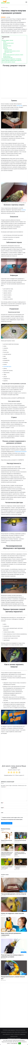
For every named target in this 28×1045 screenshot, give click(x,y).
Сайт (2, 812)
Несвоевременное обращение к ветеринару (11, 58)
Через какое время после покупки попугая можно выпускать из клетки (7, 853)
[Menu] (26, 2)
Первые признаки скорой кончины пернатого (11, 60)
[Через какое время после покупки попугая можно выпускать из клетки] (7, 847)
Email (2, 807)
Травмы (4, 41)
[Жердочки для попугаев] (7, 835)
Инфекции (5, 47)
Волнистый (19, 105)
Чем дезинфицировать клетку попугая (13, 894)
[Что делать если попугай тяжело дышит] (7, 861)
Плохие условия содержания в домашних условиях (13, 54)
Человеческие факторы (7, 57)
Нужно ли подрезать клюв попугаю (12, 913)
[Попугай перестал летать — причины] (21, 861)
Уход (7, 7)
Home (3, 7)
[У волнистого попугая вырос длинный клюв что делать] (21, 847)
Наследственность (7, 56)
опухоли (24, 209)
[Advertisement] (14, 82)
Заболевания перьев (7, 45)
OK (19, 1043)
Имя (2, 802)
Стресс (4, 53)
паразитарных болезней (20, 451)
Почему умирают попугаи (7, 40)
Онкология (5, 44)
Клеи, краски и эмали (8, 52)
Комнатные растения (8, 49)
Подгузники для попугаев (20, 840)
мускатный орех (7, 366)
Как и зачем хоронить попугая (8, 61)
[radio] (8, 772)
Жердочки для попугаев (6, 840)
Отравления (5, 48)
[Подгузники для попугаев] (21, 835)
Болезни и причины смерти (8, 43)
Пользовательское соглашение (14, 1038)
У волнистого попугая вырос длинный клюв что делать (20, 853)
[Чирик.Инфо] (5, 2)
